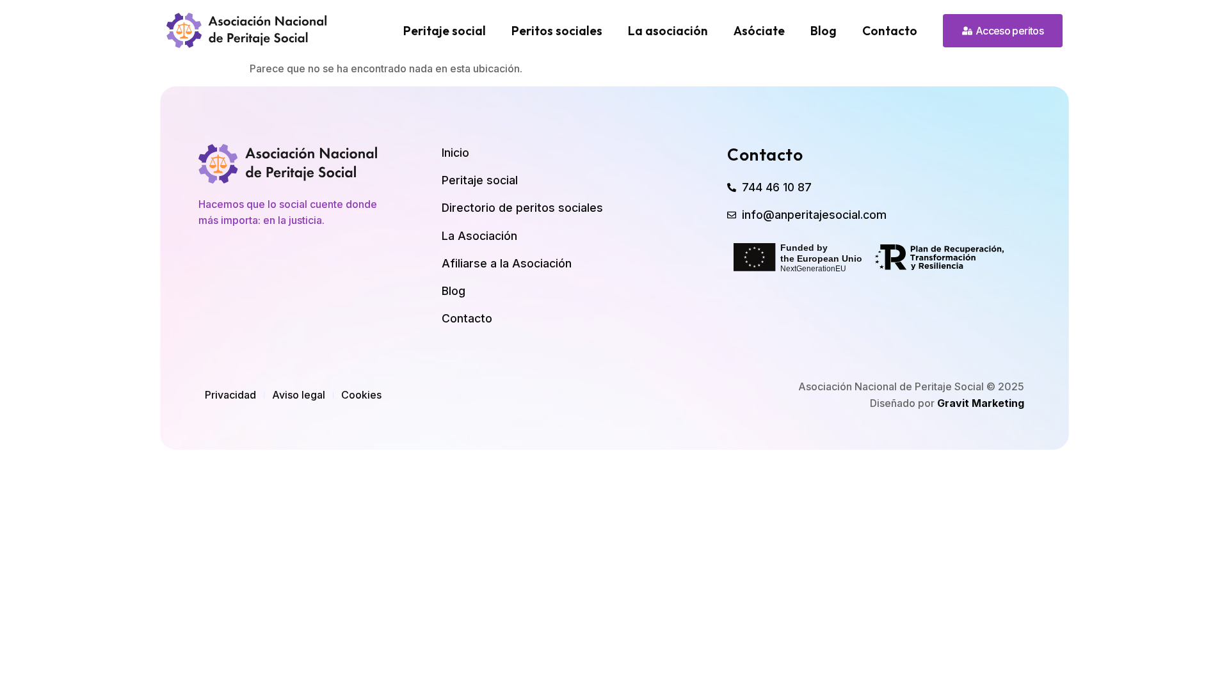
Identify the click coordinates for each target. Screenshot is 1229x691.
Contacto (889, 30)
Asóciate (759, 30)
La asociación (668, 30)
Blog (823, 30)
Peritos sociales (556, 30)
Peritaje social (444, 30)
